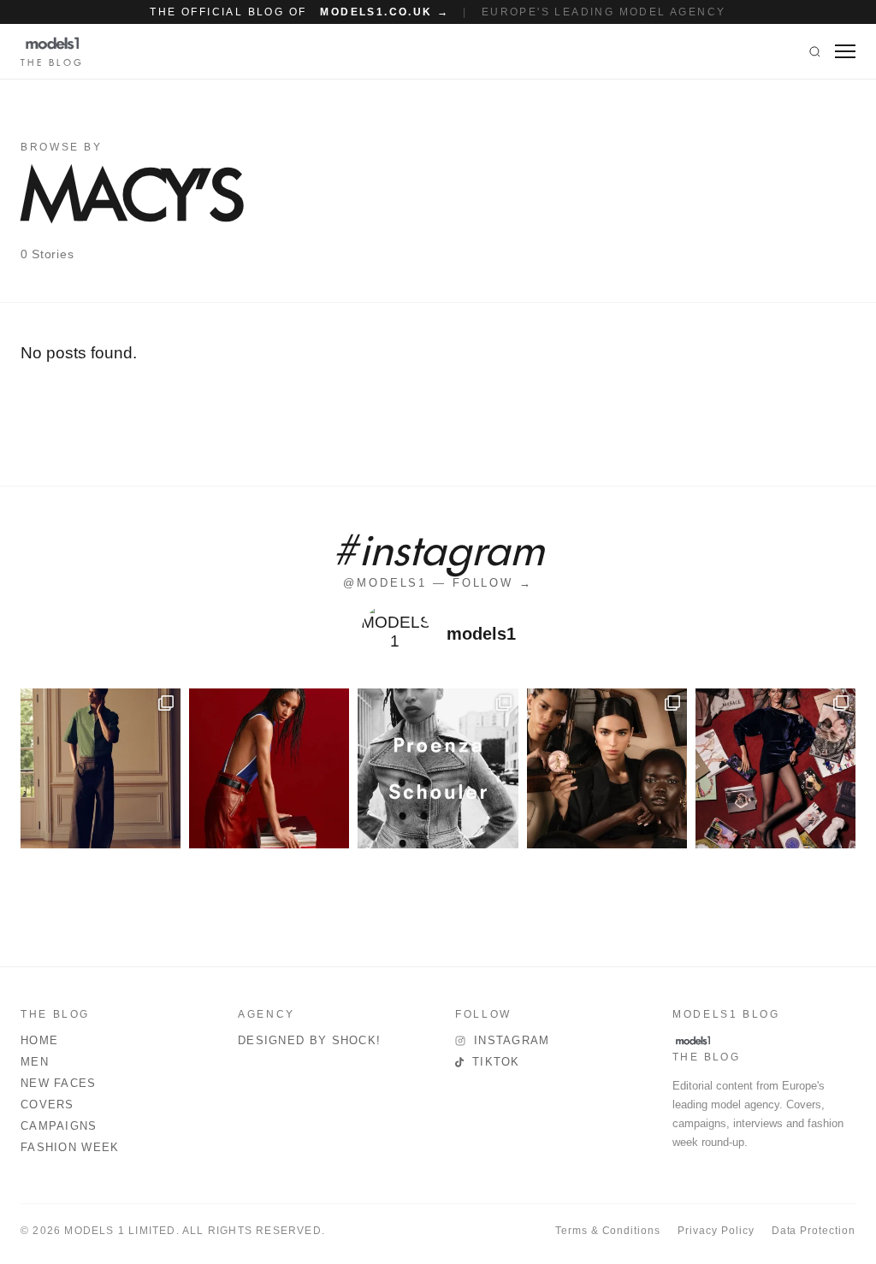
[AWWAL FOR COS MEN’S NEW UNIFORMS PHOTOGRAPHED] (101, 768)
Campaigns (59, 1125)
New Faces (59, 1083)
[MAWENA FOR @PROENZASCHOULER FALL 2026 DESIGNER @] (438, 768)
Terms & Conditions (607, 1231)
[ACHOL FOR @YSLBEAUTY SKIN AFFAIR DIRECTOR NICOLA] (607, 768)
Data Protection (813, 1231)
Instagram (512, 1040)
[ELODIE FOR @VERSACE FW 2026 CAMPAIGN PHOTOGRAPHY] (269, 768)
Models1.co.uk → (384, 12)
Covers (47, 1104)
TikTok (496, 1061)
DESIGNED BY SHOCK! (309, 1040)
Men (35, 1061)
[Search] (814, 51)
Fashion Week (70, 1147)
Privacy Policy (716, 1231)
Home (39, 1040)
